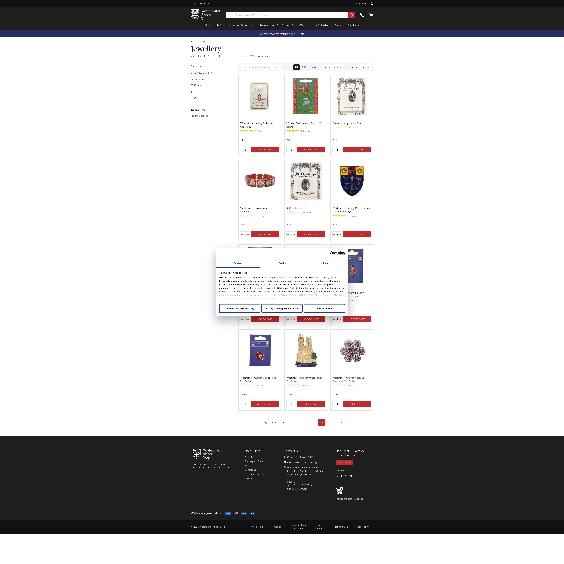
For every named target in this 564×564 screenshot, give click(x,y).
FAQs (247, 465)
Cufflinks (196, 85)
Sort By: (316, 67)
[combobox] (287, 15)
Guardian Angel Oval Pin (346, 123)
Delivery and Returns (255, 461)
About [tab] (326, 263)
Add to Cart (264, 149)
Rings (194, 97)
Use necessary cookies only (240, 308)
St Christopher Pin (296, 208)
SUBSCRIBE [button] (344, 462)
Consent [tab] (238, 263)
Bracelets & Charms (202, 72)
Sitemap (249, 478)
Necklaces (197, 66)
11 (321, 422)
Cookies (278, 526)
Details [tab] (282, 263)
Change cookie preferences (280, 308)
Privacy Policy (288, 295)
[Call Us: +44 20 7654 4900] (362, 15)
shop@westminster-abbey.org (302, 462)
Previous (272, 422)
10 (312, 422)
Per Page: (353, 67)
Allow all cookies (324, 308)
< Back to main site (201, 3)
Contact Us (250, 469)
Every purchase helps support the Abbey (282, 33)
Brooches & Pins (200, 78)
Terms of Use (341, 526)
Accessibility (362, 526)
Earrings (196, 91)
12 (330, 422)
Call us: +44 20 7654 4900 (300, 456)
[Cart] (371, 15)
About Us (249, 456)
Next (340, 422)
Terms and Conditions (255, 474)
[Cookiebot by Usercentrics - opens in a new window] (332, 253)
